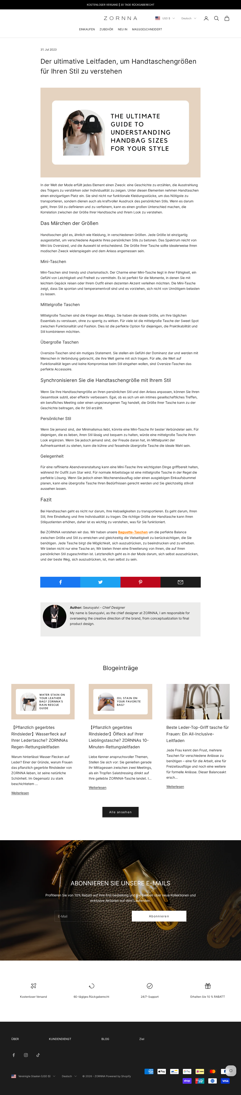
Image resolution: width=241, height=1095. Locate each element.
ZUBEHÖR (106, 29)
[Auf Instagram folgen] (26, 1055)
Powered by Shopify (118, 1076)
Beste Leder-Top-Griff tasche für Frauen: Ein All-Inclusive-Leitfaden (197, 734)
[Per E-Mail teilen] (181, 582)
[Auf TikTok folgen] (38, 1055)
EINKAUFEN (87, 29)
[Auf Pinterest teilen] (141, 582)
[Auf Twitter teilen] (100, 582)
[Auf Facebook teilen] (60, 582)
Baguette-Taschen (133, 532)
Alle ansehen (120, 812)
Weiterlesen (20, 793)
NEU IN (122, 29)
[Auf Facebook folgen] (13, 1055)
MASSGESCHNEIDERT (147, 29)
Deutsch (186, 18)
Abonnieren (159, 916)
